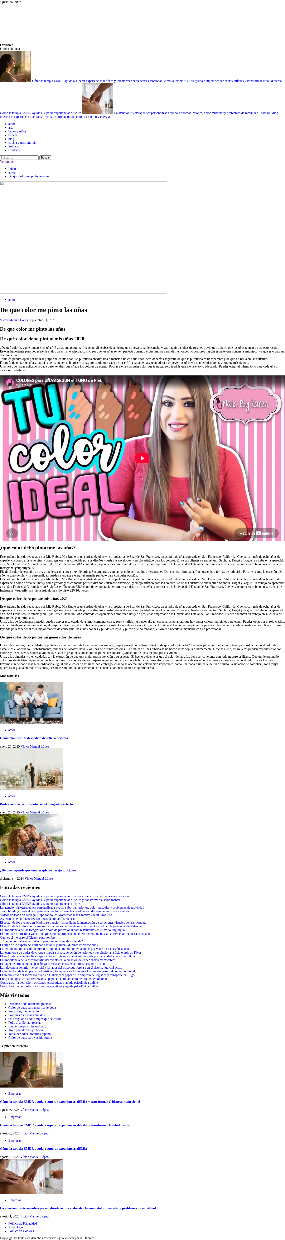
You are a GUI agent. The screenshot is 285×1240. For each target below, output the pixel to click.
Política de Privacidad (22, 1223)
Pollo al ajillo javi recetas (24, 1022)
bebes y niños (17, 131)
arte (10, 127)
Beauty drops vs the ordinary (27, 1026)
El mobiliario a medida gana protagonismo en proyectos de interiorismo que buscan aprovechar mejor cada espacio (75, 933)
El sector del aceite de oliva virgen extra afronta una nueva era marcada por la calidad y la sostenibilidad (68, 956)
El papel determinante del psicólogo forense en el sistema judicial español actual (52, 964)
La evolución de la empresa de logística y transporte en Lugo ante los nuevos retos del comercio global (67, 971)
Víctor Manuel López (14, 320)
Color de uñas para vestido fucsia (30, 1037)
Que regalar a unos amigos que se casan (34, 1019)
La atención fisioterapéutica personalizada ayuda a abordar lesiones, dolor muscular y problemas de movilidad (186, 113)
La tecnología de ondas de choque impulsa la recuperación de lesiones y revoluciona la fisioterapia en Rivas (70, 952)
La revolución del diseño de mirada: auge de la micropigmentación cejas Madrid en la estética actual (65, 948)
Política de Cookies (21, 1231)
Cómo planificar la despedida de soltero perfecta (34, 738)
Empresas (14, 1093)
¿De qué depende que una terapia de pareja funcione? (38, 870)
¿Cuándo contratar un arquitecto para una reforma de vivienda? (41, 941)
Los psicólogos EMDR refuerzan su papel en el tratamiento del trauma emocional (53, 979)
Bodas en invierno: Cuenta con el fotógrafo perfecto (36, 804)
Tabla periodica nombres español (30, 1034)
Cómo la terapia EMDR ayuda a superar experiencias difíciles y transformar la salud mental (222, 81)
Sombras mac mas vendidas (26, 1015)
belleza (13, 135)
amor (11, 124)
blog (11, 139)
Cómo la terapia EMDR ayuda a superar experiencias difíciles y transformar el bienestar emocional (97, 81)
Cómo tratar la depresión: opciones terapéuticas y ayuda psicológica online (49, 982)
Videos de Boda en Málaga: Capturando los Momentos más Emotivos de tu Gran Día (56, 915)
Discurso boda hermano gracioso (30, 1004)
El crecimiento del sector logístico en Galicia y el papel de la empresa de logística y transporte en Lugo (67, 975)
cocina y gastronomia (22, 142)
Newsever (67, 1238)
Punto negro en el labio (23, 1011)
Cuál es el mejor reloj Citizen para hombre (27, 937)
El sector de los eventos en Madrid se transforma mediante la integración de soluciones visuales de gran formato (73, 922)
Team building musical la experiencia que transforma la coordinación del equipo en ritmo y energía (65, 911)
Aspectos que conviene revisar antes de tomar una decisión (38, 918)
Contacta (14, 150)
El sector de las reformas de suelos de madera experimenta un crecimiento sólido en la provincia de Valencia (71, 926)
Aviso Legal (16, 1227)
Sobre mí (14, 146)
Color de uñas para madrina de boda (32, 1007)
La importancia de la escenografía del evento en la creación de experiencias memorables (57, 960)
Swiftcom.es (31, 23)
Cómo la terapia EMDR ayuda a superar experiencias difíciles (41, 113)
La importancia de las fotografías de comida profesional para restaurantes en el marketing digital (63, 930)
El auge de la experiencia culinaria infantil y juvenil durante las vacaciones (49, 945)
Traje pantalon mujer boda (25, 1030)
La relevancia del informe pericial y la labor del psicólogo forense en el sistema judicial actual (61, 967)
